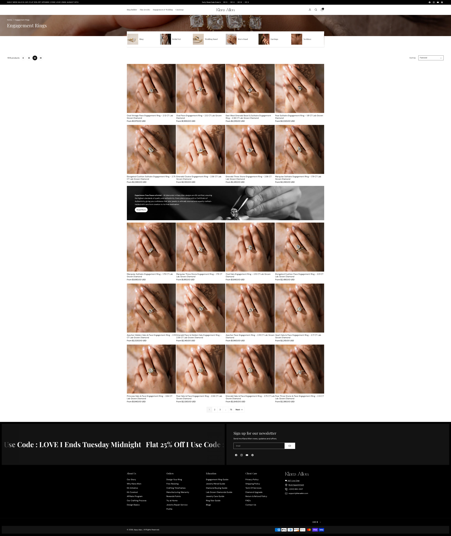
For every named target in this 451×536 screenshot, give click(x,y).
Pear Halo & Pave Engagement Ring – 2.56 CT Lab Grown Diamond (199, 397)
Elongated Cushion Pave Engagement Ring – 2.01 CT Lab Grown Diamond (299, 275)
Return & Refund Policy (256, 496)
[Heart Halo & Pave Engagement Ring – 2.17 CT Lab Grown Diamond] (299, 308)
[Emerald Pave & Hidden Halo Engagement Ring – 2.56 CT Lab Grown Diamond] (200, 308)
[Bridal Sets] (165, 39)
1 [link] (209, 409)
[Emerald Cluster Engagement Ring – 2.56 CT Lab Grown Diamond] (200, 149)
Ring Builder (132, 9)
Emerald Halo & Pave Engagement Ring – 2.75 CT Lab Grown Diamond (250, 397)
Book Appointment (296, 485)
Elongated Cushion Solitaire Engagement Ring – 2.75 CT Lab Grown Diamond (151, 177)
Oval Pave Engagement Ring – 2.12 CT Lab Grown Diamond (199, 116)
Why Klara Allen (134, 483)
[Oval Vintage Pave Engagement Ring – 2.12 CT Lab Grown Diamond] (151, 88)
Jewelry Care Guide (215, 496)
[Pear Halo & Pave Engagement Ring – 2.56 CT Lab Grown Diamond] (200, 369)
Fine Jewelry (145, 9)
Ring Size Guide (213, 500)
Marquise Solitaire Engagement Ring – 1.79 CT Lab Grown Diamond (298, 177)
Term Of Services (253, 488)
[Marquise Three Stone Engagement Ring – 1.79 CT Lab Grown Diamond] (200, 247)
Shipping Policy (252, 483)
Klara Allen (138, 530)
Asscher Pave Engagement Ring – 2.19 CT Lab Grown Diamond (250, 336)
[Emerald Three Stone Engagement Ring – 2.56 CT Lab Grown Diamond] (250, 149)
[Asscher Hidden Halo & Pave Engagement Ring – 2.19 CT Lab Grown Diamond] (151, 308)
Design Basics (133, 504)
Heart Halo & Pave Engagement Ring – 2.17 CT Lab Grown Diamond (298, 336)
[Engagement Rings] (132, 39)
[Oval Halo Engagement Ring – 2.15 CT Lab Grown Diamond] (250, 247)
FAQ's (248, 500)
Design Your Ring (174, 479)
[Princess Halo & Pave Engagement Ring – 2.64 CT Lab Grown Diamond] (151, 369)
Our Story (131, 479)
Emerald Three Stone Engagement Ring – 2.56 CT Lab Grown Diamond (249, 177)
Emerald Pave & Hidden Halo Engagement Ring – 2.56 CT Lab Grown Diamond (198, 336)
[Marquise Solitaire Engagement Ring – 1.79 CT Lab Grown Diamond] (299, 149)
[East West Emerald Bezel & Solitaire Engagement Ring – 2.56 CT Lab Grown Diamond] (250, 88)
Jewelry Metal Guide (215, 483)
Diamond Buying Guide (216, 488)
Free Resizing (172, 483)
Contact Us (250, 504)
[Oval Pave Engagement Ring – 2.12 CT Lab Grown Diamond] (200, 88)
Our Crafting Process (136, 500)
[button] (131, 9)
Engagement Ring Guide (217, 479)
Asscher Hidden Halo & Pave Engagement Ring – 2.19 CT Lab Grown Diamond (151, 336)
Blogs (208, 504)
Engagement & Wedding (163, 9)
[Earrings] (264, 39)
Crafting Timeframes (176, 488)
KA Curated (132, 492)
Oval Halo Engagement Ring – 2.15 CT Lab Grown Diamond (248, 275)
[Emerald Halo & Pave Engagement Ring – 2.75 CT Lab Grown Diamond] (250, 369)
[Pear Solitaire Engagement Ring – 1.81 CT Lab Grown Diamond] (299, 88)
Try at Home (172, 500)
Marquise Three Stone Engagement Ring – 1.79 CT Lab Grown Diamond (199, 275)
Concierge (179, 9)
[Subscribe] (290, 446)
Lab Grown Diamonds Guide (219, 492)
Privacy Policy (252, 479)
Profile (169, 509)
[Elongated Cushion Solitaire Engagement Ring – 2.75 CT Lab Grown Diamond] (151, 149)
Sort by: (413, 58)
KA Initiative (132, 488)
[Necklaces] (296, 39)
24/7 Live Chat (294, 480)
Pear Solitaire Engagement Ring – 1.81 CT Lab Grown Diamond (299, 116)
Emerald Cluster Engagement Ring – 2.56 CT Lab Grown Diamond (198, 177)
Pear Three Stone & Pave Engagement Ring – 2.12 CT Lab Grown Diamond (299, 397)
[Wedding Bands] (198, 39)
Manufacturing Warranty (177, 492)
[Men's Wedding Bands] (231, 39)
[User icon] (310, 9)
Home (9, 20)
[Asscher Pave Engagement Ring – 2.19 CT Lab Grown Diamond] (250, 308)
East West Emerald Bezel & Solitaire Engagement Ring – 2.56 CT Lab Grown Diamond (248, 116)
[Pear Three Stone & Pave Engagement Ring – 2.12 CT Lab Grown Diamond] (299, 369)
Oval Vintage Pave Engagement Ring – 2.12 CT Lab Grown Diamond (150, 116)
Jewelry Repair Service (177, 504)
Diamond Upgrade (253, 492)
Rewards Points (173, 496)
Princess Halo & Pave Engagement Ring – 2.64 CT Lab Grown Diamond (149, 397)
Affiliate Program (134, 496)
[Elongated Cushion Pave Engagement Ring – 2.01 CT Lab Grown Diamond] (299, 247)
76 (231, 409)
